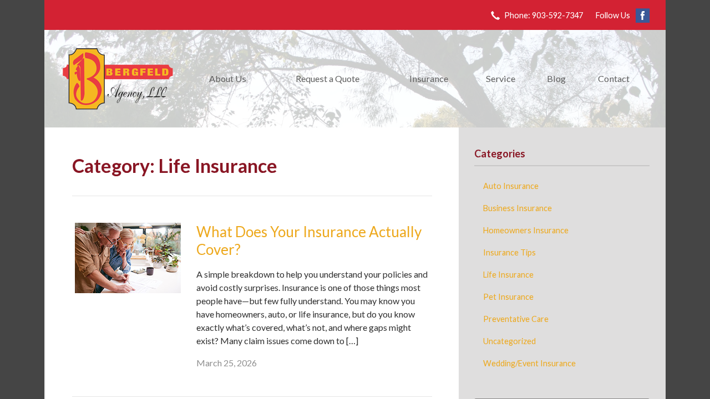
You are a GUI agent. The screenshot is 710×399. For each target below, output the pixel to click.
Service (500, 78)
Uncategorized (509, 341)
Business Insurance (517, 208)
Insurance (428, 78)
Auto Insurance (511, 186)
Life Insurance (508, 274)
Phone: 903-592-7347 (543, 15)
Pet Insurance (508, 296)
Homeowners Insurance (526, 230)
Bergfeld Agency (117, 79)
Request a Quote (327, 78)
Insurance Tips (509, 252)
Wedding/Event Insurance (529, 363)
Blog (556, 78)
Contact (614, 78)
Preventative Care (516, 319)
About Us (227, 78)
